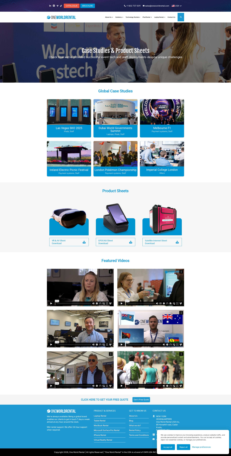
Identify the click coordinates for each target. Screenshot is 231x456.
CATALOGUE (71, 6)
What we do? (135, 425)
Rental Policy (135, 430)
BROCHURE (87, 6)
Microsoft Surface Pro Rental (106, 430)
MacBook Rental (101, 425)
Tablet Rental (99, 420)
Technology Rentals (132, 17)
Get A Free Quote (141, 399)
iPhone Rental (100, 435)
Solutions (118, 17)
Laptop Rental (159, 17)
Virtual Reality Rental (103, 440)
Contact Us (171, 17)
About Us (108, 17)
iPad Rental (147, 17)
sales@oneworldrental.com (157, 6)
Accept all (167, 447)
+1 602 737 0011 (133, 6)
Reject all (184, 447)
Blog (131, 420)
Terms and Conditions (139, 435)
